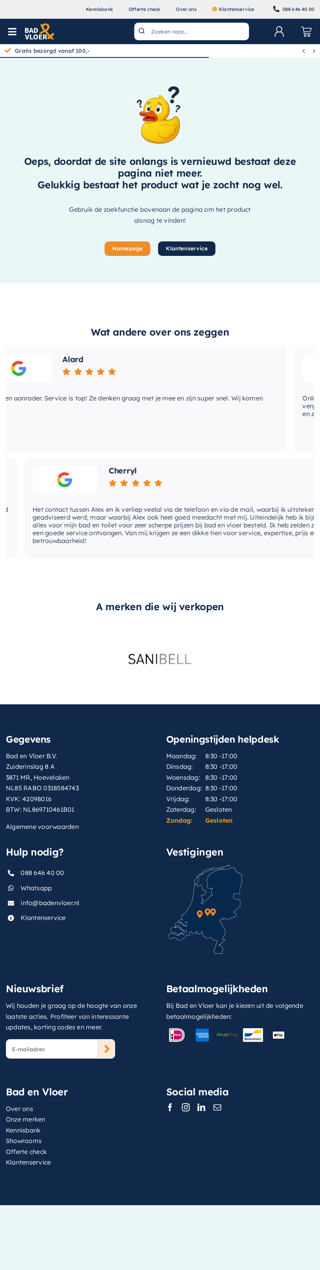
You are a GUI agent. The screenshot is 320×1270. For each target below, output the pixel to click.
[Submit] (142, 31)
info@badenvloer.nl (50, 903)
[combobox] (191, 31)
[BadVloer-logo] (39, 26)
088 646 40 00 (42, 873)
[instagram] (186, 1107)
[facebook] (170, 1107)
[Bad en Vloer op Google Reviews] (48, 479)
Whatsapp (36, 888)
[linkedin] (201, 1107)
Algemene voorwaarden (42, 827)
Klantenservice (43, 918)
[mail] (217, 1107)
